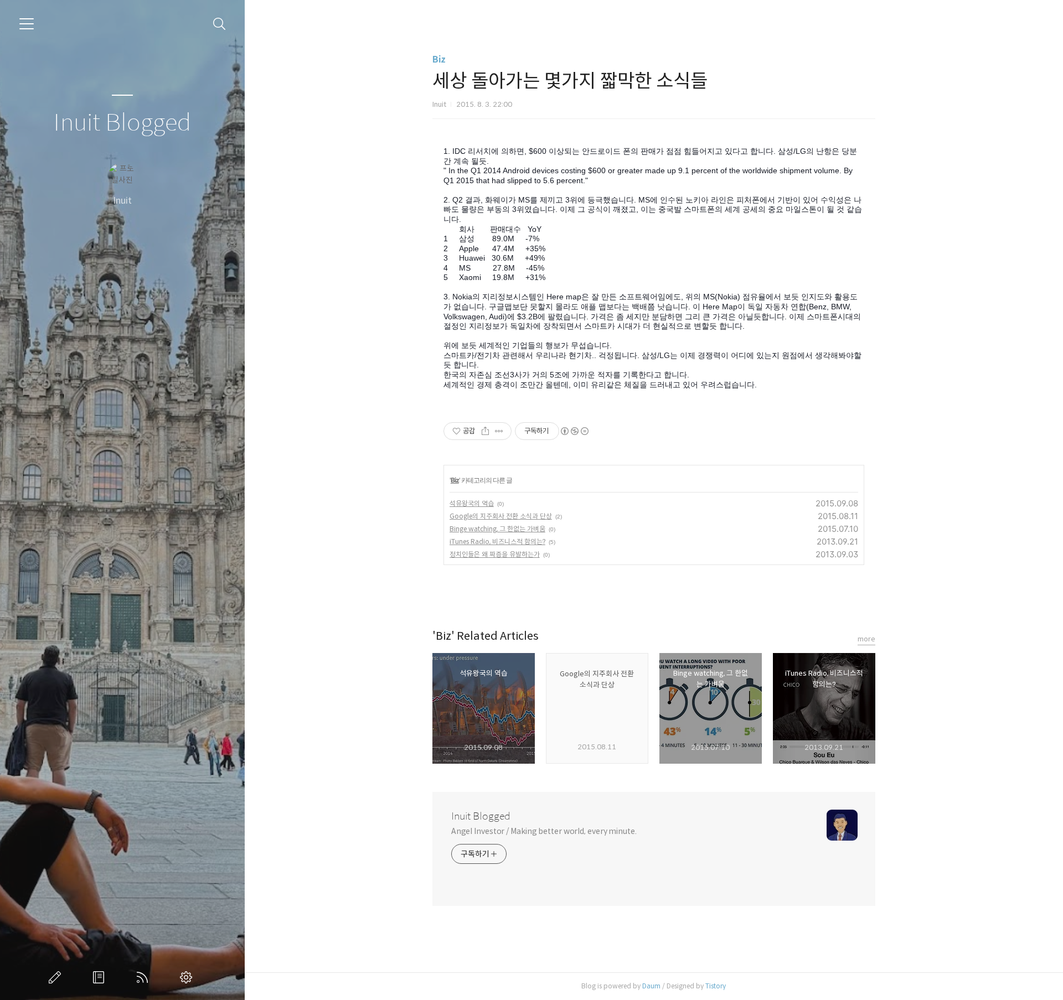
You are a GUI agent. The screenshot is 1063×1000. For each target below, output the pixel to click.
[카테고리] (26, 24)
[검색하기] (219, 24)
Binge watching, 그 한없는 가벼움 (497, 529)
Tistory (715, 986)
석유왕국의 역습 (472, 503)
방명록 (100, 977)
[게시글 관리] (499, 431)
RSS (144, 977)
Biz (439, 59)
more (866, 639)
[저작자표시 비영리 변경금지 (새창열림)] (574, 431)
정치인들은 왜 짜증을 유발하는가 (495, 554)
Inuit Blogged (122, 123)
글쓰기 (57, 977)
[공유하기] (485, 431)
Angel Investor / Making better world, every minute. (544, 831)
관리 (188, 977)
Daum (651, 986)
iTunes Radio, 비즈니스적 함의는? (497, 541)
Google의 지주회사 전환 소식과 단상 (501, 516)
